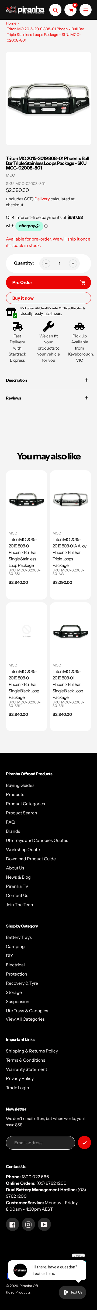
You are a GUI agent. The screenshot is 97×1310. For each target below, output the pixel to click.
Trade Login (17, 1087)
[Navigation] (85, 10)
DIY (9, 955)
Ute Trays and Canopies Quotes (37, 840)
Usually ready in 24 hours (41, 313)
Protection (16, 974)
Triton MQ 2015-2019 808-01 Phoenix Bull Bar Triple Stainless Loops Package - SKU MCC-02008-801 (45, 34)
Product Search (21, 812)
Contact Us (17, 895)
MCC (10, 175)
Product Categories (25, 803)
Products (15, 794)
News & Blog (18, 877)
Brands (13, 831)
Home (11, 23)
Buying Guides (20, 785)
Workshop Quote (23, 849)
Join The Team (20, 904)
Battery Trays (19, 937)
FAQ (10, 822)
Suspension (17, 1001)
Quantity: (24, 263)
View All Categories (25, 1019)
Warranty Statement (26, 1069)
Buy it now (23, 298)
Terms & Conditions (25, 1060)
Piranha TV (17, 886)
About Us (15, 868)
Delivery (42, 198)
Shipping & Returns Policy (32, 1051)
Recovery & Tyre (22, 983)
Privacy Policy (20, 1078)
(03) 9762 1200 (51, 1183)
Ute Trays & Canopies (27, 1010)
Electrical (15, 964)
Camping (15, 946)
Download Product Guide (31, 858)
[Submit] (84, 1142)
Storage (14, 992)
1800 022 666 (35, 1176)
